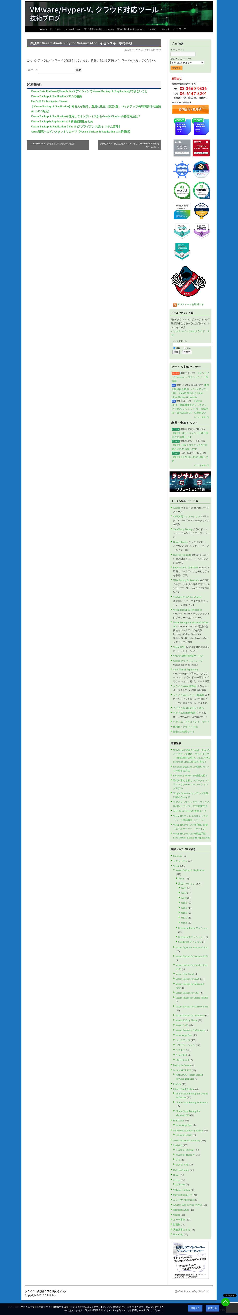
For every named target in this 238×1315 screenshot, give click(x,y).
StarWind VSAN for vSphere (187, 597)
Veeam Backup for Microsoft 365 (192, 1006)
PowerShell (181, 1055)
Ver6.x (184, 922)
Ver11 (183, 888)
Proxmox (177, 856)
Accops (176, 508)
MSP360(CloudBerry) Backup (99, 29)
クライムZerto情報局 (184, 713)
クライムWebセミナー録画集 (188, 695)
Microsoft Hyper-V (182, 1195)
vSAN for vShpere (185, 1150)
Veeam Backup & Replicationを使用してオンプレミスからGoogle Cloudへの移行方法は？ (86, 116)
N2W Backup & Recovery (186, 580)
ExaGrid (165, 29)
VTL (178, 1159)
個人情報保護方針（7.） (97, 1310)
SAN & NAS (182, 1164)
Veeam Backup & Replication (187, 610)
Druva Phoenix (180, 542)
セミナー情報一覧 (201, 417)
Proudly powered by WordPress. (193, 1291)
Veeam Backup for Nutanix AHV (192, 956)
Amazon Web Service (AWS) (187, 1205)
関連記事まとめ (181, 1229)
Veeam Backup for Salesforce (190, 1015)
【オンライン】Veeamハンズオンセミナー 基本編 (190, 377)
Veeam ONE (179, 647)
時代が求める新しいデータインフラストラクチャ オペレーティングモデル (191, 784)
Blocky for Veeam (182, 1065)
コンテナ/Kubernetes (183, 1200)
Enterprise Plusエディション (193, 928)
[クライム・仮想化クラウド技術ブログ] (119, 13)
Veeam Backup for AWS (187, 979)
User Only (178, 1234)
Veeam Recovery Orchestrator (190, 1030)
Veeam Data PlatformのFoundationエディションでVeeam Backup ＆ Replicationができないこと (89, 91)
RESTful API (182, 1060)
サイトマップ (179, 29)
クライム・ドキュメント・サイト (191, 721)
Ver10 (184, 898)
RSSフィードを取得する (190, 304)
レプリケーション (185, 1045)
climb (158, 49)
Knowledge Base (184, 1035)
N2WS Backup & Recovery (130, 29)
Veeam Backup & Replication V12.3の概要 (56, 96)
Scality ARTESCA (182, 1070)
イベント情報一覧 (201, 465)
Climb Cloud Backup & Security (192, 1102)
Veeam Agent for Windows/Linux (192, 947)
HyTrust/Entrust (72, 29)
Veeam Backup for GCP (187, 993)
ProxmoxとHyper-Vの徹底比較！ (190, 775)
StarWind (152, 29)
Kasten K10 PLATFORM (185, 567)
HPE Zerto (55, 29)
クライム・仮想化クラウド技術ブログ (45, 1291)
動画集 (176, 1224)
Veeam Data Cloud (185, 974)
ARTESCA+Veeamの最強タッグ (189, 811)
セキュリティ (180, 861)
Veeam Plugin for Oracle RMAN (192, 997)
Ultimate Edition (184, 1135)
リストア (180, 1050)
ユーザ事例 (179, 1219)
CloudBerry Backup (183, 529)
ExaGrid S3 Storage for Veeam (49, 101)
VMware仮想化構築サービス (188, 656)
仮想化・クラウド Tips (185, 726)
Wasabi (176, 1215)
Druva (176, 1175)
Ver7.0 (184, 917)
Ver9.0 (184, 908)
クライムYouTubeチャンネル (188, 708)
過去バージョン (186, 883)
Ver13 (181, 878)
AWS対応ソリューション (186, 516)
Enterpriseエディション (190, 937)
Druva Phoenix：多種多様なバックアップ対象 (51, 143)
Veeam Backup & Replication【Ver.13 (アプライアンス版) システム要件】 (76, 126)
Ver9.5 (184, 903)
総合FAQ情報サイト (184, 731)
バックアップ (183, 1040)
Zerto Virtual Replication (185, 669)
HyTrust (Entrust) (182, 555)
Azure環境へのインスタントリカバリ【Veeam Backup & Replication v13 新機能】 (81, 131)
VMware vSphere (181, 1190)
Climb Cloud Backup (183, 1089)
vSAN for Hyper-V (185, 1155)
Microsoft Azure (181, 1209)
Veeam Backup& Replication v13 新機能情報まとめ (62, 121)
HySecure (180, 1184)
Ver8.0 (184, 913)
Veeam (43, 29)
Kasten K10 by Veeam (186, 1020)
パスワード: (32, 70)
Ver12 (184, 893)
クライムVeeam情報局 (185, 686)
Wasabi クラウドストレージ (188, 661)
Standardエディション (190, 942)
